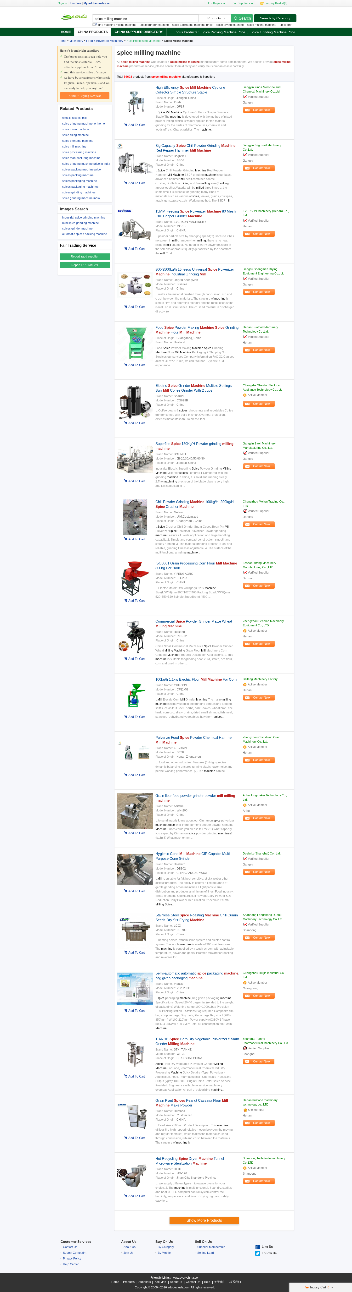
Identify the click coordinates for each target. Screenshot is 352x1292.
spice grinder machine (136, 25)
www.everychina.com (186, 1277)
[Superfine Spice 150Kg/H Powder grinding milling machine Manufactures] (134, 476)
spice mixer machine (75, 129)
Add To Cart (136, 125)
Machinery (76, 41)
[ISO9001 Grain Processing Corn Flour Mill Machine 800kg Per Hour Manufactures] (134, 595)
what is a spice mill (74, 118)
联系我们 (235, 1282)
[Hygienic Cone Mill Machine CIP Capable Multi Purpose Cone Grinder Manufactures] (134, 886)
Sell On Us (203, 1241)
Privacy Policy (72, 1258)
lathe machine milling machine (98, 25)
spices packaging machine (79, 181)
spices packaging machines (80, 186)
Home (66, 32)
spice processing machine (79, 152)
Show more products (204, 1220)
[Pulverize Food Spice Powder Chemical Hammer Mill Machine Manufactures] (134, 770)
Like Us (267, 1246)
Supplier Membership (211, 1247)
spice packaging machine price (174, 25)
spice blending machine (77, 140)
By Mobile (164, 1252)
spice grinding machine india (81, 198)
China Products (93, 32)
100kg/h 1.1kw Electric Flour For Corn (196, 679)
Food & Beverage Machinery (104, 41)
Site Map (160, 1282)
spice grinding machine (276, 25)
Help (207, 1282)
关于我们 (220, 1282)
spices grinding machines (79, 192)
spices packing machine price (81, 169)
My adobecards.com (97, 3)
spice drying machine (212, 25)
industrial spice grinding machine (83, 217)
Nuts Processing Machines (143, 41)
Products (129, 1282)
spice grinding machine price (272, 32)
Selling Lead (205, 1252)
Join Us (128, 1252)
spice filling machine (75, 135)
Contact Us (70, 1247)
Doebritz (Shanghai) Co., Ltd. (262, 853)
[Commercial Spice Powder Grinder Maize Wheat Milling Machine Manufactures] (134, 654)
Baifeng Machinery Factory (260, 679)
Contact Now (261, 110)
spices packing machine (78, 175)
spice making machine (243, 25)
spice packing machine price (223, 32)
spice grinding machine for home (83, 123)
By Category (166, 1247)
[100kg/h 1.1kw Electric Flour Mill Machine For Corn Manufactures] (134, 712)
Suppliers (144, 1282)
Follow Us (269, 1253)
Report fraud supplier (84, 256)
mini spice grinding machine (80, 223)
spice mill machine (74, 146)
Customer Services (76, 1241)
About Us (128, 1241)
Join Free (75, 3)
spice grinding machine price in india (86, 163)
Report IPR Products (84, 265)
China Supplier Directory (139, 32)
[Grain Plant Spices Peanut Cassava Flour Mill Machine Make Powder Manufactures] (134, 1133)
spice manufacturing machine (81, 158)
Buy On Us (164, 1241)
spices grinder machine (77, 228)
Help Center (71, 1264)
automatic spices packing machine (84, 234)
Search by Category (275, 18)
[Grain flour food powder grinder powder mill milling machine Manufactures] (134, 828)
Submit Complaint (74, 1252)
